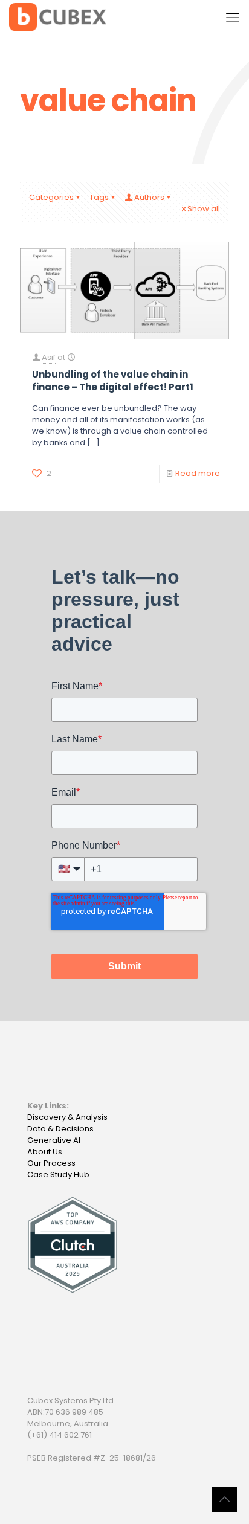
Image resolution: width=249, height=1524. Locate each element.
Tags (99, 197)
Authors (149, 197)
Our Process (51, 1163)
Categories (51, 197)
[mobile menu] (232, 18)
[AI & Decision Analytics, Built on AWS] (57, 18)
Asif (49, 357)
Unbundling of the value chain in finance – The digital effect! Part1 (112, 380)
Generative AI (53, 1140)
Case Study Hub (58, 1174)
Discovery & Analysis (67, 1117)
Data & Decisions (60, 1128)
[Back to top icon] (224, 1499)
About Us (44, 1151)
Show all (203, 208)
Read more (197, 473)
